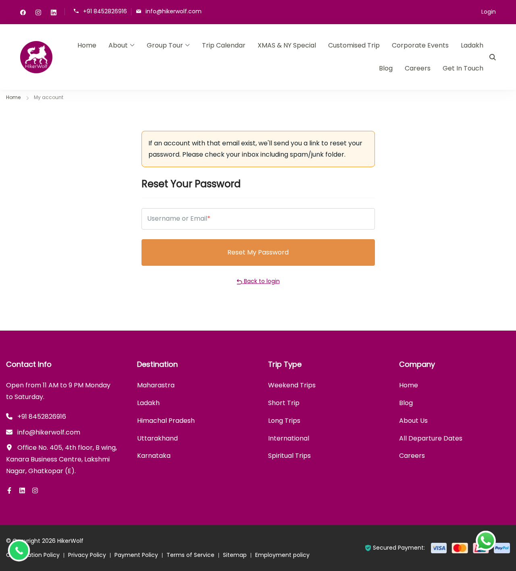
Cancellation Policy (33, 555)
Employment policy (282, 555)
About (118, 45)
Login (488, 12)
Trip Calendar (224, 45)
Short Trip (284, 403)
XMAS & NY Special (287, 45)
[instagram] (38, 12)
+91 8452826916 (105, 11)
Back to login (261, 281)
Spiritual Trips (289, 455)
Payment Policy (136, 555)
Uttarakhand (157, 438)
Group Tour (165, 45)
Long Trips (284, 420)
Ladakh (472, 45)
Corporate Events (420, 45)
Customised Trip (354, 45)
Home (86, 45)
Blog (386, 68)
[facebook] (23, 12)
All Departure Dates (430, 438)
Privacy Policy (87, 555)
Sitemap (235, 555)
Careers (418, 68)
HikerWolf (70, 541)
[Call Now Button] (19, 550)
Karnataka (154, 455)
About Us (413, 420)
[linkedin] (53, 12)
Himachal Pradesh (166, 420)
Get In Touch (463, 68)
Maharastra (156, 385)
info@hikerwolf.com (174, 11)
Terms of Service (190, 555)
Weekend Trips (292, 385)
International (288, 438)
